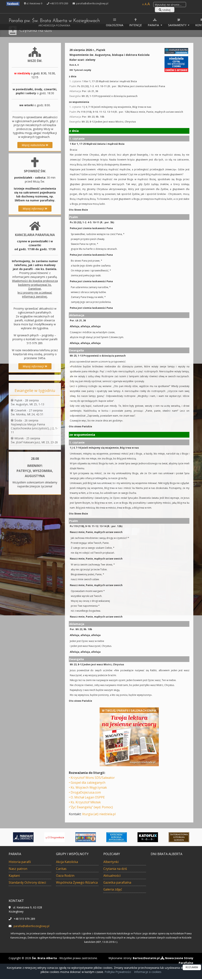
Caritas (61, 869)
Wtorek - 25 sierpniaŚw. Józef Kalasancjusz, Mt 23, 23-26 (34, 440)
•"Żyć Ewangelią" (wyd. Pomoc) (91, 807)
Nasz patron (18, 869)
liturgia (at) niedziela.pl (99, 814)
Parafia (154, 25)
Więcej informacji (34, 208)
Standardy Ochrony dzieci (27, 882)
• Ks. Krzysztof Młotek (85, 802)
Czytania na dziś (35, 30)
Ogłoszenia (114, 25)
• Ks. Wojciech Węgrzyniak (88, 787)
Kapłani (14, 875)
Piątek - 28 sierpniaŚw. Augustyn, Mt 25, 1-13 (27, 402)
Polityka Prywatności (117, 972)
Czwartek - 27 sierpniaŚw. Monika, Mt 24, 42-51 (27, 412)
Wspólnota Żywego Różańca (77, 882)
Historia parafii (20, 862)
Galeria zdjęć (112, 889)
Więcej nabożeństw (34, 145)
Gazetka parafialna (117, 882)
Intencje (135, 25)
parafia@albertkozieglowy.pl (92, 3)
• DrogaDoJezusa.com (85, 792)
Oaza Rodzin (65, 875)
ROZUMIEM (192, 967)
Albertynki (111, 862)
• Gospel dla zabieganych (87, 782)
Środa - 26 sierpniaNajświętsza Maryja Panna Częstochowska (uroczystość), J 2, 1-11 (34, 426)
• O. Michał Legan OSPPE (87, 797)
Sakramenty (177, 25)
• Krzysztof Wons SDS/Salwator (92, 777)
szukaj (166, 10)
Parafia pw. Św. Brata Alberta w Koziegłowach (54, 22)
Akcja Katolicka (67, 862)
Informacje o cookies (147, 972)
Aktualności (112, 875)
